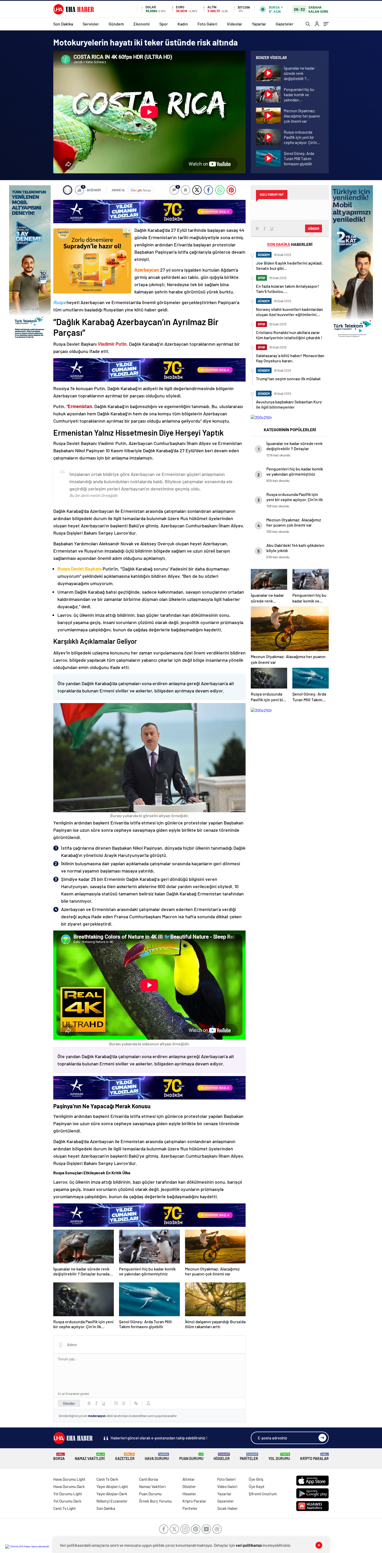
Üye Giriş (256, 1479)
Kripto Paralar (314, 1457)
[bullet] (123, 1403)
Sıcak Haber (227, 1508)
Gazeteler (284, 23)
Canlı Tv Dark (107, 1479)
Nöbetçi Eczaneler (112, 1501)
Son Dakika (63, 23)
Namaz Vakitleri (90, 1457)
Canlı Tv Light (64, 1508)
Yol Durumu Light (67, 1493)
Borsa (59, 1457)
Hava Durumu (157, 1457)
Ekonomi (142, 23)
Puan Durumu (191, 1457)
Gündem (116, 23)
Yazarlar (259, 23)
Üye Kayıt (257, 1486)
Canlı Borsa (148, 1479)
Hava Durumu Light (69, 1479)
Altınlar (188, 1479)
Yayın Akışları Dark (111, 1493)
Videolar (234, 23)
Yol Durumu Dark (67, 1501)
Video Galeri (227, 1486)
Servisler (91, 23)
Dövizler (189, 1486)
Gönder (69, 1403)
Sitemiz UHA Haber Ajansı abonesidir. (29, 1546)
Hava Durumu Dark (69, 1486)
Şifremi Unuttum (263, 1493)
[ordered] (116, 1403)
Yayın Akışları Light (112, 1486)
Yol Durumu (279, 1457)
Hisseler (222, 1457)
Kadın (182, 23)
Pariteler (249, 1457)
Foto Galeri (207, 23)
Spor (163, 23)
